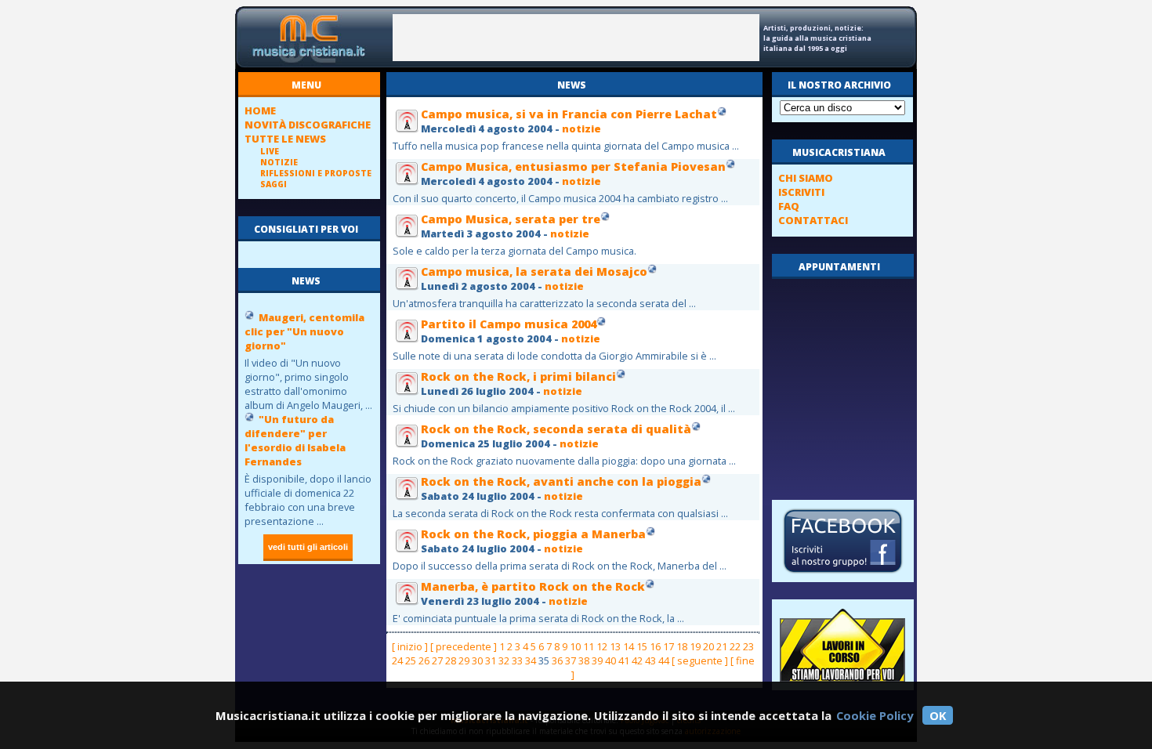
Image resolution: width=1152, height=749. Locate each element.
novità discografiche (308, 125)
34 (530, 660)
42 (637, 660)
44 (663, 660)
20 (708, 646)
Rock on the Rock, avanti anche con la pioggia (561, 481)
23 (748, 646)
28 (450, 660)
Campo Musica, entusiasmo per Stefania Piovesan (573, 166)
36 (557, 660)
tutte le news (285, 139)
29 (463, 660)
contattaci (813, 220)
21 (721, 646)
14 (628, 646)
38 (583, 660)
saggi (273, 184)
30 (477, 660)
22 (735, 646)
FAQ (788, 206)
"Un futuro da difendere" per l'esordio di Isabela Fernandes (295, 440)
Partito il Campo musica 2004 (508, 324)
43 (650, 660)
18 (681, 646)
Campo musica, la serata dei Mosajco (534, 271)
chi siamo (805, 178)
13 (615, 646)
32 (503, 660)
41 (623, 660)
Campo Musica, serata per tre (510, 219)
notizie (279, 162)
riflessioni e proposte (315, 173)
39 (597, 660)
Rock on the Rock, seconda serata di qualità (556, 429)
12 (601, 646)
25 (410, 660)
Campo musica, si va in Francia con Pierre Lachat (569, 114)
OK (937, 715)
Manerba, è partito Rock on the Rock (533, 586)
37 (570, 660)
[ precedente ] (463, 646)
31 (490, 660)
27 (437, 660)
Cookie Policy (874, 715)
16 (655, 646)
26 (423, 660)
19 (695, 646)
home (260, 110)
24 (397, 660)
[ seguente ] (700, 660)
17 (668, 646)
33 (517, 660)
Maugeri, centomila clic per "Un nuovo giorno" (304, 331)
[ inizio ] (410, 646)
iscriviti (801, 192)
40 (610, 660)
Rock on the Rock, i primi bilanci (518, 376)
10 (575, 646)
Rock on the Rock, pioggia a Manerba (533, 533)
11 (588, 646)
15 (641, 646)
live (269, 151)
